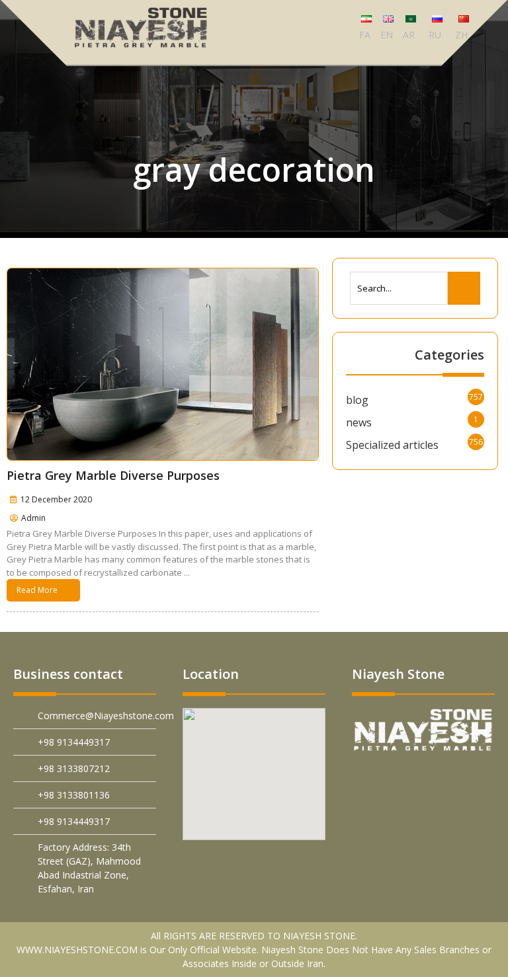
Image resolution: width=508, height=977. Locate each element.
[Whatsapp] (418, 808)
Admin (33, 518)
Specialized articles (392, 445)
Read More (37, 590)
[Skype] (480, 808)
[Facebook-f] (418, 779)
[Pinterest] (387, 779)
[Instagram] (449, 808)
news (359, 422)
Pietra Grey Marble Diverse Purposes (113, 475)
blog (357, 400)
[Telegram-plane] (480, 779)
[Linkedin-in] (449, 779)
